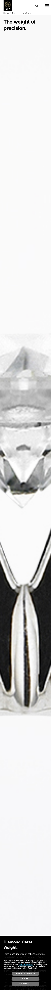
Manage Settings (25, 974)
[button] (46, 5)
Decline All (25, 984)
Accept (25, 979)
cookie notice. (26, 964)
